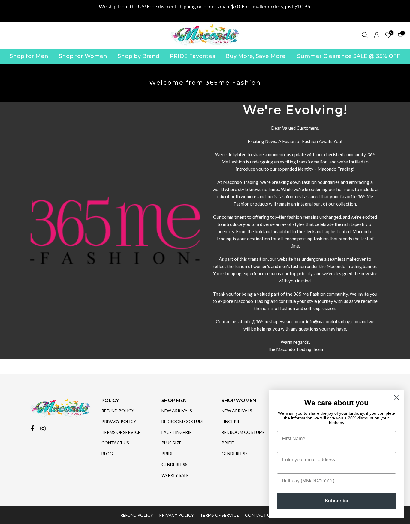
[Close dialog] (396, 397)
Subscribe (336, 500)
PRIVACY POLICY (118, 421)
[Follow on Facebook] (32, 428)
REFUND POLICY (117, 410)
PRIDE (167, 453)
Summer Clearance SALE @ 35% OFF (348, 56)
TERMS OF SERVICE (120, 432)
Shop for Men (29, 56)
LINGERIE (231, 421)
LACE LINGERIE (176, 432)
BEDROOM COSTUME (183, 421)
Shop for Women (83, 56)
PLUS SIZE (171, 442)
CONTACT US (115, 442)
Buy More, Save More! (256, 56)
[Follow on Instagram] (43, 428)
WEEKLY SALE (175, 475)
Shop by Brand (138, 56)
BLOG (107, 453)
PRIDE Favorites (192, 56)
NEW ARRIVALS (176, 410)
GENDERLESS (174, 464)
